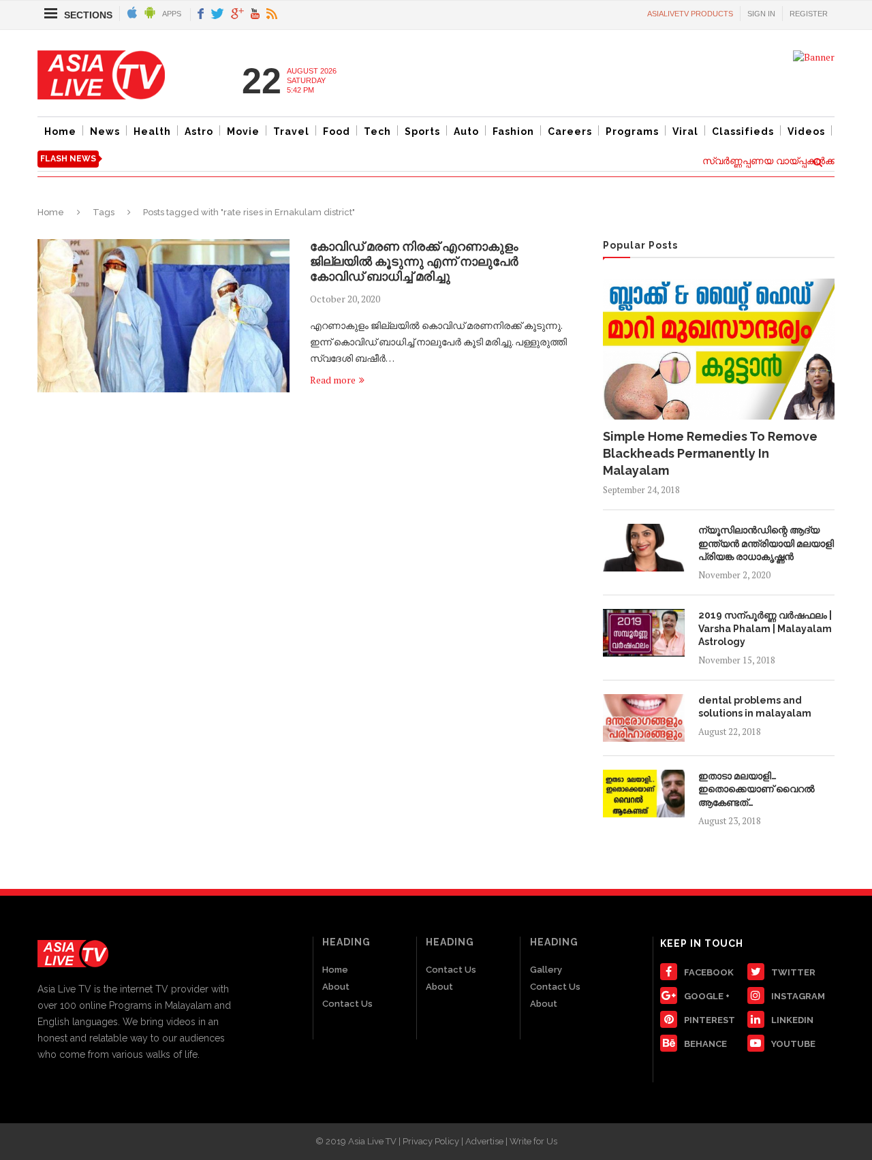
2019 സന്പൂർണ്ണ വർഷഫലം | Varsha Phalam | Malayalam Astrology (765, 628)
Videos (806, 131)
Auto (466, 131)
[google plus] (237, 14)
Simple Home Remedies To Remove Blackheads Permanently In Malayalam (710, 453)
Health (152, 131)
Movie (243, 131)
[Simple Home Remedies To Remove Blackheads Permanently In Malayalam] (719, 349)
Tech (377, 131)
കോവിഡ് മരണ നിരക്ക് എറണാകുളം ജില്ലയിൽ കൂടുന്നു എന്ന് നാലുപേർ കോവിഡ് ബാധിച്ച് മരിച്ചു (414, 261)
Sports (422, 131)
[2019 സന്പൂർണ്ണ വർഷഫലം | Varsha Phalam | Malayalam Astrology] (644, 633)
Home (60, 131)
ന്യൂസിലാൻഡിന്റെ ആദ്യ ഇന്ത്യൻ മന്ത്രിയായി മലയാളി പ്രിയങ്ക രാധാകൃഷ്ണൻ (766, 543)
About (335, 987)
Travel (291, 131)
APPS (171, 14)
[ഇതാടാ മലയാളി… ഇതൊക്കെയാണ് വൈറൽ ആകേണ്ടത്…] (644, 793)
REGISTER (809, 14)
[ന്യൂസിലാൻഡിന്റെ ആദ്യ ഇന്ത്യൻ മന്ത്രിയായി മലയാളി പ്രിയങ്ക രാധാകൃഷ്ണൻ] (644, 547)
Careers (570, 131)
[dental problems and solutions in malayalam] (644, 718)
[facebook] (201, 14)
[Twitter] (217, 14)
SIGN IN (761, 14)
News (105, 131)
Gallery (546, 970)
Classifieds (743, 131)
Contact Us (347, 1004)
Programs (632, 131)
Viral (685, 131)
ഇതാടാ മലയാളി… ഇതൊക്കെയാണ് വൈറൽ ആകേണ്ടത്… (756, 789)
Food (336, 131)
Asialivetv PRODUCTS (690, 14)
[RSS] (271, 14)
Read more (333, 379)
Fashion (513, 131)
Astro (199, 131)
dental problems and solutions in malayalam (754, 707)
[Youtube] (255, 14)
